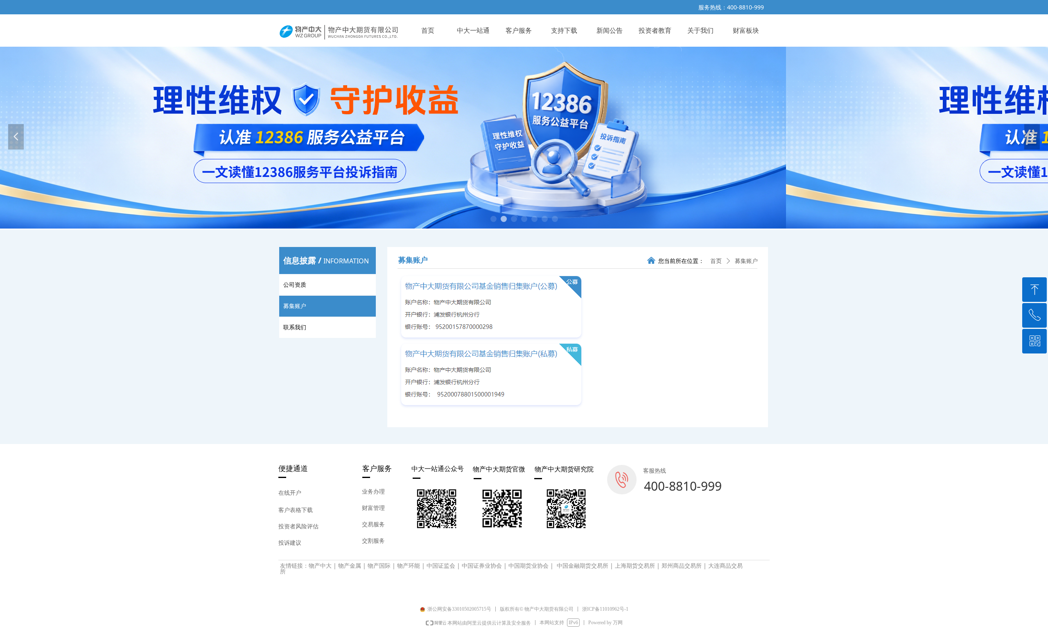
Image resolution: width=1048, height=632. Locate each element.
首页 (716, 261)
